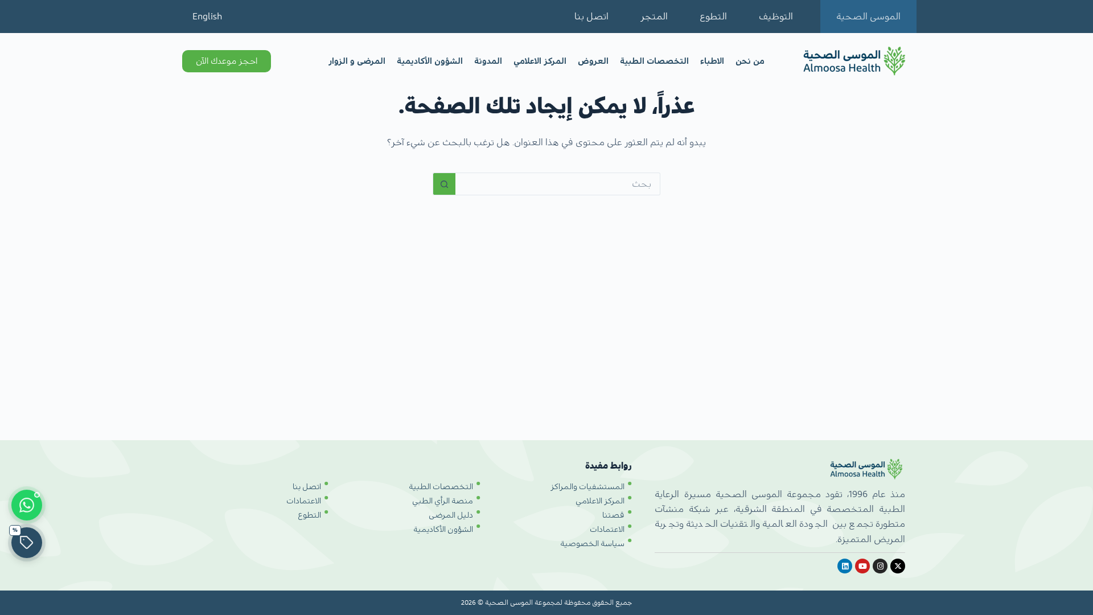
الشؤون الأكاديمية (430, 61)
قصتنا (613, 515)
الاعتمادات (607, 530)
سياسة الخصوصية (592, 544)
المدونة (488, 61)
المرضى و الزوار (356, 61)
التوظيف (776, 16)
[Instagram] (880, 566)
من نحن (750, 61)
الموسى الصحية (868, 16)
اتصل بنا (591, 16)
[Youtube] (862, 566)
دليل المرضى (451, 515)
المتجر (654, 16)
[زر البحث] (444, 184)
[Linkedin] (844, 566)
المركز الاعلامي (539, 61)
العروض (593, 61)
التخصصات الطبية (654, 61)
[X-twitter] (897, 566)
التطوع (713, 16)
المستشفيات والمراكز (587, 487)
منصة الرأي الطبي (442, 501)
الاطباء (712, 61)
